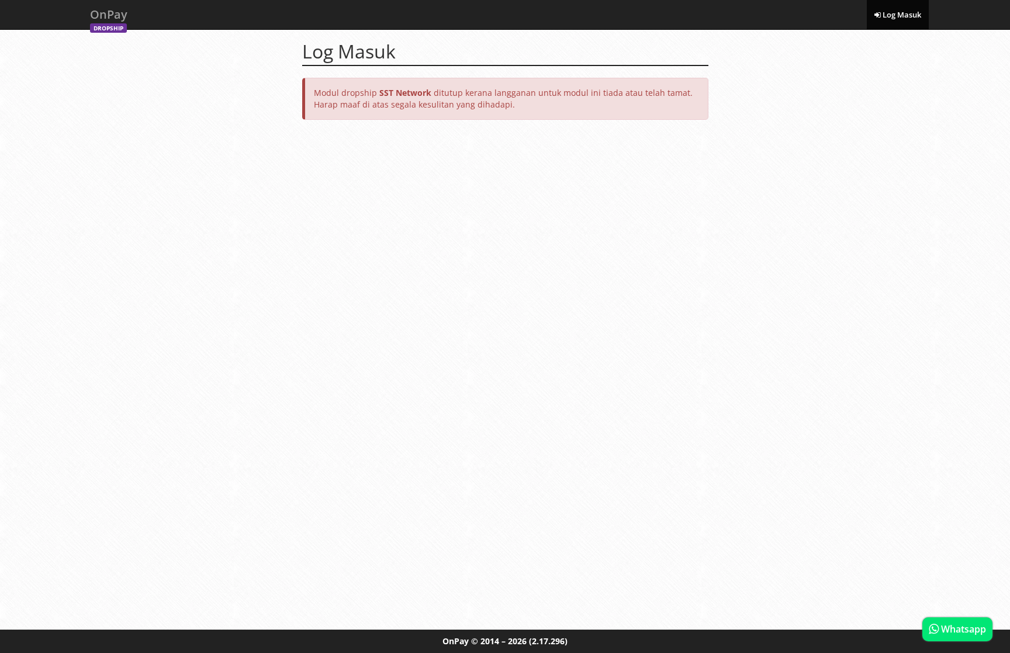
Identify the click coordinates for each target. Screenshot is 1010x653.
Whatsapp (962, 629)
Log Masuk (901, 14)
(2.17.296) (548, 641)
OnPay (108, 17)
